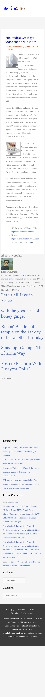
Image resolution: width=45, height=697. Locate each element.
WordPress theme (30, 637)
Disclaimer (15, 613)
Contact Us (34, 609)
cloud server (37, 633)
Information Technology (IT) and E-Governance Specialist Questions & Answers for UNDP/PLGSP (21, 472)
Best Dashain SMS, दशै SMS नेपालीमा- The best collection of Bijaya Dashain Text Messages (21, 518)
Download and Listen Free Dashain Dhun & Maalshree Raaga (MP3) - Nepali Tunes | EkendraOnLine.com (20, 510)
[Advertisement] (22, 413)
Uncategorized (11, 47)
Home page (10, 609)
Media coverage (27, 613)
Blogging (10, 279)
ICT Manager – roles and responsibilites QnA (20, 480)
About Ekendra (22, 609)
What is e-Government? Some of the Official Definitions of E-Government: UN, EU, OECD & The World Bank (22, 554)
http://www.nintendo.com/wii (22, 232)
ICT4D (24, 275)
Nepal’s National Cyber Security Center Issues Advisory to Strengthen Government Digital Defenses (20, 451)
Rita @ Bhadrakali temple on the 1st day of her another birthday (22, 332)
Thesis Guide (13, 502)
